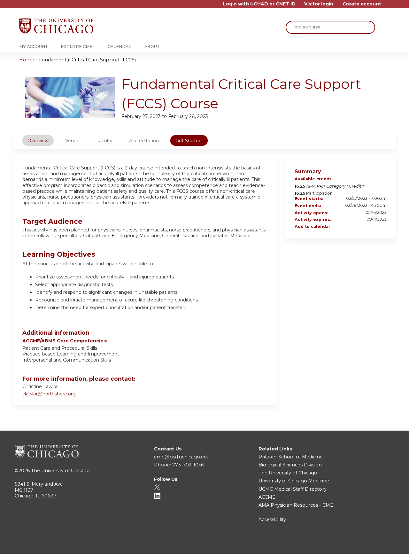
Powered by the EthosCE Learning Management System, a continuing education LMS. (373, 543)
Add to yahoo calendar (365, 227)
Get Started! (189, 141)
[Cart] (388, 6)
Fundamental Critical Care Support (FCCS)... (89, 60)
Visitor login (318, 4)
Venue (72, 141)
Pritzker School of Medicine (291, 457)
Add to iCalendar (373, 226)
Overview (38, 141)
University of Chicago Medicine (294, 481)
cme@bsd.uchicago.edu (182, 457)
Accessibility (272, 519)
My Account (33, 46)
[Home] (56, 25)
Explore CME (76, 46)
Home (26, 60)
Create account (362, 4)
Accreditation (144, 141)
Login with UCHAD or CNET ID (259, 4)
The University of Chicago (60, 470)
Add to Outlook (381, 227)
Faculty (104, 141)
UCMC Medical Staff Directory (293, 489)
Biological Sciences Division (290, 465)
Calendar (120, 46)
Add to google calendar (356, 227)
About (152, 46)
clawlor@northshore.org (49, 394)
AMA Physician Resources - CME (296, 505)
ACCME (267, 497)
